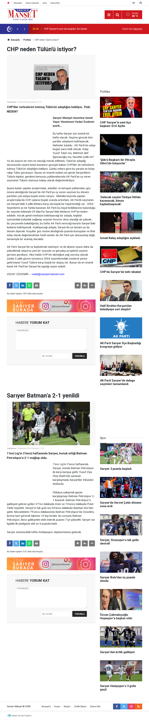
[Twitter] (16, 285)
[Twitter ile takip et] (124, 706)
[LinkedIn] (23, 285)
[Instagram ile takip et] (131, 706)
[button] (78, 285)
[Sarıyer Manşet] (23, 14)
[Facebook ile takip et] (116, 706)
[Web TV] (133, 2)
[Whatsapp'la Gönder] (29, 285)
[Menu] (108, 15)
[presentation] (17, 29)
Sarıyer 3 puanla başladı (56, 28)
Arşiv (45, 3)
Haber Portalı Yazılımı (21, 715)
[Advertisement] (28, 134)
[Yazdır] (36, 285)
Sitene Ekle (55, 3)
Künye (57, 706)
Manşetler (18, 3)
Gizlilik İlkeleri (80, 706)
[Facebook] (10, 285)
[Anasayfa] (8, 3)
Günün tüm (132, 28)
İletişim (67, 706)
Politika (27, 40)
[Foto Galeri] (140, 2)
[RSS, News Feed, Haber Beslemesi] (138, 706)
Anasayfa (15, 40)
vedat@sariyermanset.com (48, 274)
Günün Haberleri (32, 3)
